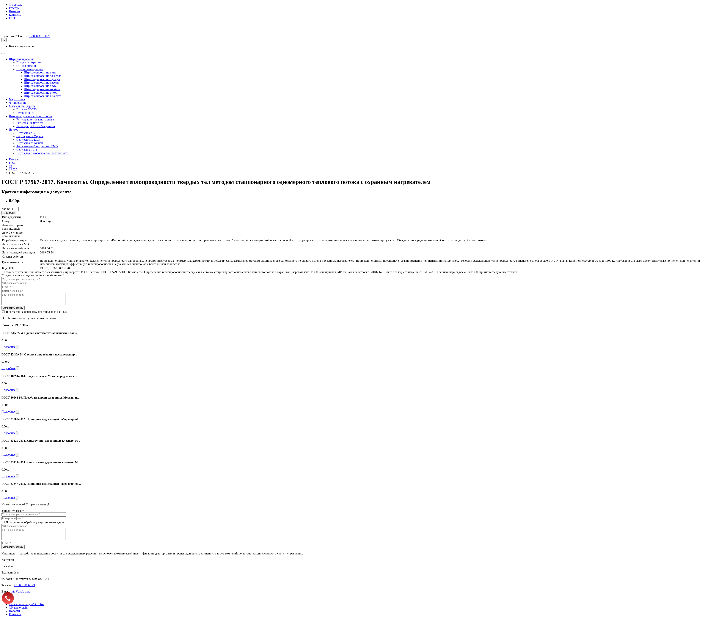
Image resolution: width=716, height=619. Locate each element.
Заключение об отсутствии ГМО (37, 146)
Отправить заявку (13, 307)
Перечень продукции (29, 69)
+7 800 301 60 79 (39, 36)
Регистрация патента (29, 122)
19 (10, 166)
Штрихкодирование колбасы (42, 89)
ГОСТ (13, 162)
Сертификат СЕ (26, 132)
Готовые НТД (25, 112)
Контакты (15, 14)
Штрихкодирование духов (40, 92)
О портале (15, 4)
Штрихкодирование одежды (42, 79)
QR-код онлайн (26, 65)
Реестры (14, 8)
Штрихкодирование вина (40, 72)
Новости (14, 11)
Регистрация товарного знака (35, 119)
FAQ (12, 18)
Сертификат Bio (26, 149)
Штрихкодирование (21, 59)
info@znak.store (20, 591)
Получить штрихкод (29, 62)
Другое (13, 129)
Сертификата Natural (29, 143)
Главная (14, 159)
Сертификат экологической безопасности (42, 153)
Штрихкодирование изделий (42, 82)
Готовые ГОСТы (26, 109)
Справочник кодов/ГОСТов (26, 604)
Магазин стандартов (22, 106)
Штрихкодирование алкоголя (42, 75)
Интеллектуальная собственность (30, 116)
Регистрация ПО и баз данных (35, 126)
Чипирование (17, 102)
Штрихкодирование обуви (40, 85)
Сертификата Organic (29, 136)
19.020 (13, 169)
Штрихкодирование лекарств (42, 96)
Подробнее (8, 346)
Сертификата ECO (28, 139)
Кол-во (5, 208)
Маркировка (17, 99)
